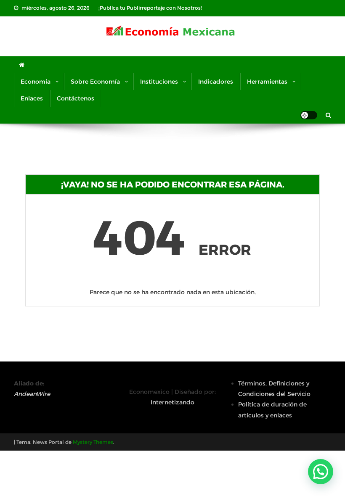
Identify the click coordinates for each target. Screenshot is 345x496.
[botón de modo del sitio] (308, 115)
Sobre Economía (95, 81)
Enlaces (32, 98)
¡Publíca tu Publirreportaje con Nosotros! (150, 8)
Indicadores (215, 81)
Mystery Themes (93, 442)
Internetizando (172, 402)
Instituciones (159, 81)
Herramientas (267, 81)
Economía (35, 81)
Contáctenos (75, 98)
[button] (320, 471)
